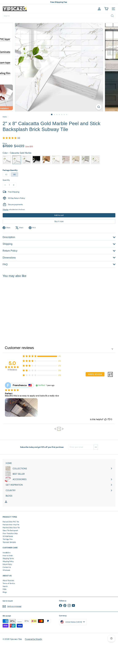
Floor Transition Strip (10, 533)
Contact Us (7, 567)
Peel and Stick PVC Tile (11, 522)
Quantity (6, 180)
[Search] (112, 15)
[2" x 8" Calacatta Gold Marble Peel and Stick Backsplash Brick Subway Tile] (21, 306)
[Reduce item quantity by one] (5, 185)
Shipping (5, 209)
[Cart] (106, 8)
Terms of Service (9, 583)
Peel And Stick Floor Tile (11, 527)
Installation (6, 553)
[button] (55, 429)
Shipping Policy (8, 561)
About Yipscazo (8, 580)
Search (5, 586)
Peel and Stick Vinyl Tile (11, 525)
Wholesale (6, 570)
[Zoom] (99, 107)
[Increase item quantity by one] (13, 185)
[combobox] (59, 15)
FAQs (4, 589)
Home (5, 117)
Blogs (5, 592)
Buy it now (59, 221)
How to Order (8, 555)
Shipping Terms (8, 558)
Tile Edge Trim (8, 539)
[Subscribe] (96, 447)
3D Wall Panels (8, 536)
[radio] (7, 159)
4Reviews (12, 369)
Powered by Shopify (33, 639)
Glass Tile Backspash (10, 530)
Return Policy (7, 564)
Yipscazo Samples (9, 542)
